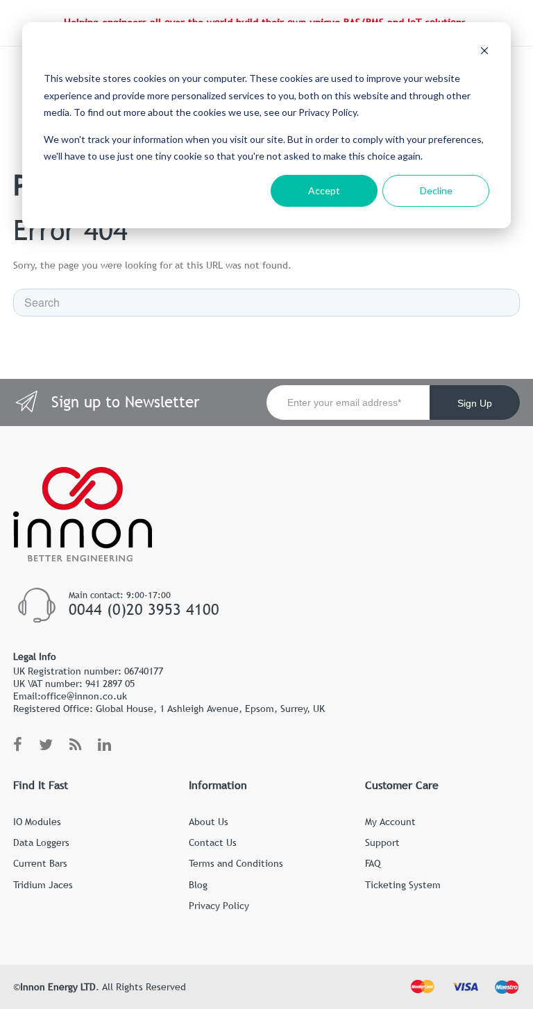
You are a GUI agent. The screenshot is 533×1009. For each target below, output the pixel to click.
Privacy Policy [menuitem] (219, 905)
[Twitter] (46, 745)
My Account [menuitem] (390, 821)
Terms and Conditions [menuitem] (236, 863)
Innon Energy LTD (58, 987)
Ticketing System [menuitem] (403, 885)
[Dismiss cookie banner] (484, 52)
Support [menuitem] (382, 842)
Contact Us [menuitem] (213, 842)
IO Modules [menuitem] (37, 821)
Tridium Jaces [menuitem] (43, 885)
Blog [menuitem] (198, 885)
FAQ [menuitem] (372, 863)
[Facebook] (17, 745)
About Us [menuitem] (208, 821)
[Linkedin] (104, 745)
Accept (324, 190)
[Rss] (75, 745)
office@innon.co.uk (84, 696)
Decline (436, 190)
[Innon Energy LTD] (82, 554)
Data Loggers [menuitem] (41, 842)
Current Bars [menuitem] (40, 863)
